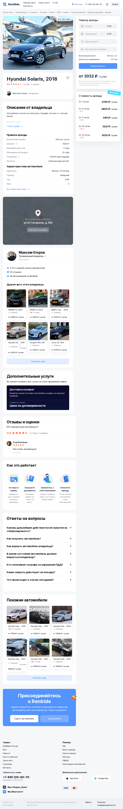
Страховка (7, 764)
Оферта (88, 802)
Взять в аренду (68, 750)
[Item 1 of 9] (38, 298)
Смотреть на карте (38, 230)
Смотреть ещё (38, 361)
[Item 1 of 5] (17, 615)
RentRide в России (10, 746)
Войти (115, 4)
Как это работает (10, 757)
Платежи (66, 757)
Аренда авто (29, 2)
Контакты (28, 6)
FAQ (64, 746)
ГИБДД (65, 760)
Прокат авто (8, 12)
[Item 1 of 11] (59, 331)
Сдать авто (44, 2)
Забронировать (98, 66)
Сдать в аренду (69, 753)
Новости (6, 753)
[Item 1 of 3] (17, 648)
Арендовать (54, 718)
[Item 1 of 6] (62, 615)
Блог (5, 750)
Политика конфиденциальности (106, 803)
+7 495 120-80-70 (16, 777)
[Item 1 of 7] (38, 43)
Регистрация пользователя (74, 764)
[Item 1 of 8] (16, 298)
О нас (55, 2)
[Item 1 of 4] (16, 331)
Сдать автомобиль (24, 718)
